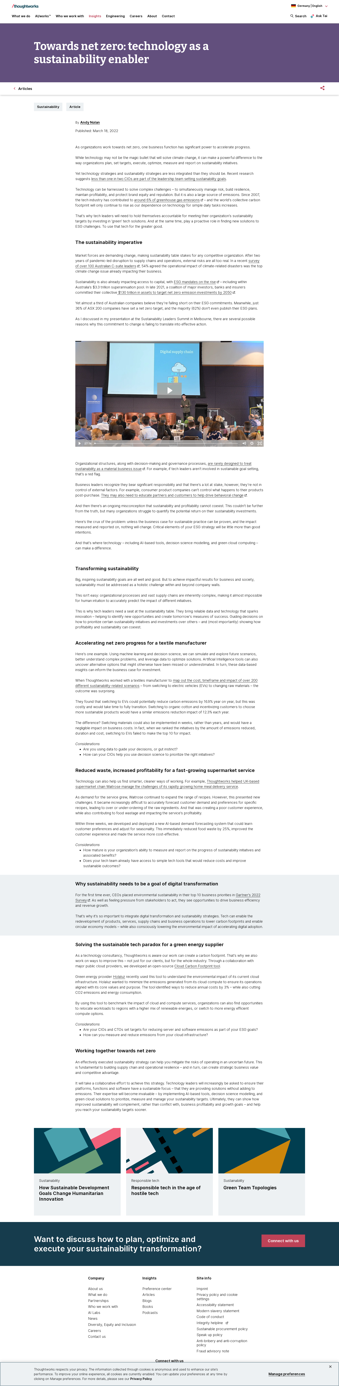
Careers (94, 1331)
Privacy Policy (141, 1379)
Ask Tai (321, 16)
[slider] (166, 443)
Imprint (202, 1289)
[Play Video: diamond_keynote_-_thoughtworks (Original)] (169, 390)
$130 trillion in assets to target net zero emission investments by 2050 (174, 292)
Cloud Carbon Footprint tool (197, 966)
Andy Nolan (90, 122)
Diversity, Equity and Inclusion (112, 1325)
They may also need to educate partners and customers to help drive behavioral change (172, 495)
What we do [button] (21, 16)
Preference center (157, 1289)
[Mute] (244, 443)
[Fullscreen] (260, 443)
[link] (283, 1241)
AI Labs (94, 1313)
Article (74, 107)
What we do (97, 1295)
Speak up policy (209, 1335)
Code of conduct (210, 1317)
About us (95, 1289)
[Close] (330, 1366)
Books (147, 1306)
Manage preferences (287, 1374)
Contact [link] (168, 16)
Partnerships (98, 1301)
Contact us (97, 1336)
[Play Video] (79, 443)
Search (300, 16)
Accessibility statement (215, 1305)
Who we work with (103, 1306)
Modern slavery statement (218, 1311)
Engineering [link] (115, 16)
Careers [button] (136, 16)
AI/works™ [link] (43, 16)
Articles (148, 1295)
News (93, 1318)
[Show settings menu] (252, 443)
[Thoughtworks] (25, 4)
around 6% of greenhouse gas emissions (167, 200)
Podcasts (150, 1313)
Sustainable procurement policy (222, 1329)
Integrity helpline (210, 1323)
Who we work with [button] (70, 16)
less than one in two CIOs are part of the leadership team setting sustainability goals (158, 179)
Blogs (147, 1301)
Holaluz (119, 977)
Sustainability (48, 107)
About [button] (152, 16)
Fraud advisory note (213, 1351)
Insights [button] (95, 16)
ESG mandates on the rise (195, 282)
